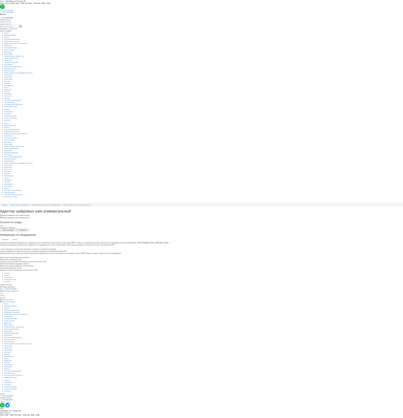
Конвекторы (8, 45)
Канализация (8, 85)
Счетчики (7, 81)
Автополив (7, 77)
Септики (7, 92)
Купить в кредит (8, 230)
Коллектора (8, 64)
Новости (7, 109)
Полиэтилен (8, 75)
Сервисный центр (10, 116)
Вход (1, 10)
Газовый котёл (13, 29)
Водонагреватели (10, 35)
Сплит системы (9, 50)
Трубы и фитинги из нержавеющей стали (18, 73)
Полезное (7, 114)
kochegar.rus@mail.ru (12, 291)
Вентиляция (8, 54)
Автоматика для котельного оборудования (46, 205)
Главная (4, 205)
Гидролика (7, 89)
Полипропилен (9, 71)
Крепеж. (7, 98)
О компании (8, 112)
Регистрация (9, 10)
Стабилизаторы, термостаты (14, 56)
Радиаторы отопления (12, 41)
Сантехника (8, 79)
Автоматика (8, 60)
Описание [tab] (5, 239)
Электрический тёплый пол (13, 104)
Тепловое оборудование (12, 100)
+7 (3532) (6, 12)
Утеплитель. (8, 96)
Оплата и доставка (10, 118)
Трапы (6, 87)
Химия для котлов (10, 106)
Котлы (6, 33)
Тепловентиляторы (10, 47)
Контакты (7, 120)
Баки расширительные (12, 39)
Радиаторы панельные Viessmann (16, 43)
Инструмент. (8, 94)
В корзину (23, 230)
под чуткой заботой (2, 295)
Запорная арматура (11, 62)
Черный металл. (9, 102)
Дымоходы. (8, 52)
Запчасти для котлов (11, 58)
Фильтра (7, 83)
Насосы (6, 37)
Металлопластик (10, 68)
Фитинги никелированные (13, 66)
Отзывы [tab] (14, 239)
